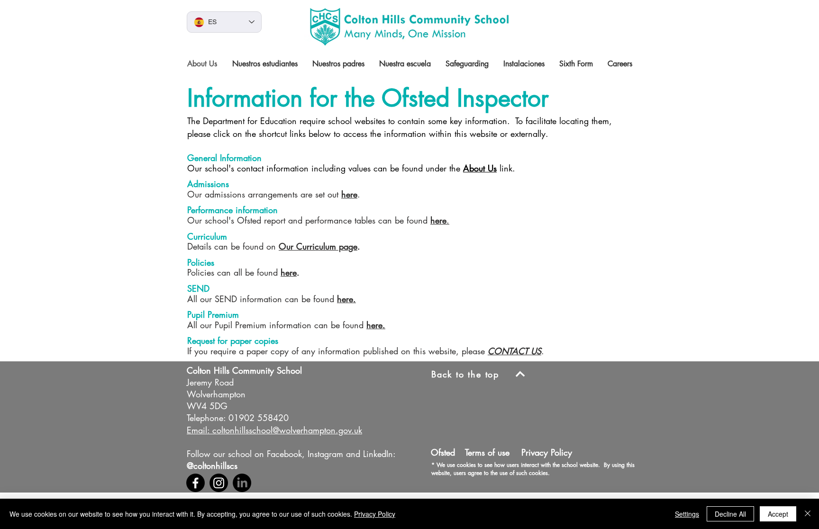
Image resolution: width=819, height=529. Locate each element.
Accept (778, 514)
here (349, 194)
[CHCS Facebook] (195, 483)
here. (346, 299)
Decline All (730, 514)
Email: (198, 430)
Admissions (208, 183)
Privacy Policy (374, 514)
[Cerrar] (807, 513)
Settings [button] (687, 514)
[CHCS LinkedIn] (242, 483)
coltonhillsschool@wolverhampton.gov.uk (287, 430)
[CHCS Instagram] (218, 483)
